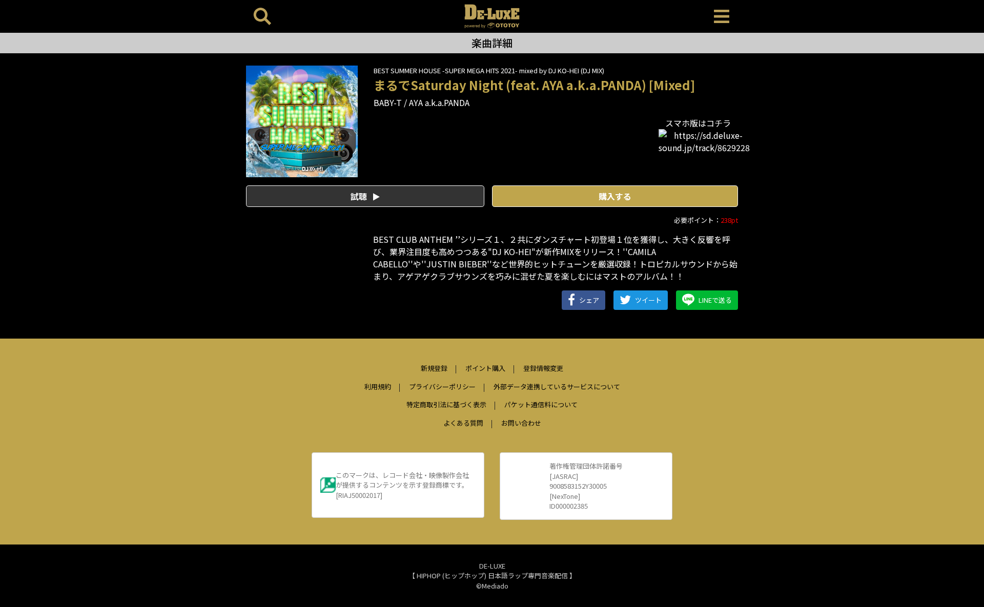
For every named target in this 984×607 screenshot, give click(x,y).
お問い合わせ (521, 423)
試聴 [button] (360, 196)
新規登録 (434, 368)
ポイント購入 (485, 368)
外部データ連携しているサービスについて (557, 386)
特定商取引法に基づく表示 (446, 404)
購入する (615, 196)
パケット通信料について (541, 404)
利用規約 (377, 386)
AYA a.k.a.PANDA (439, 102)
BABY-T (388, 102)
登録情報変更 (543, 368)
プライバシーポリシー (442, 386)
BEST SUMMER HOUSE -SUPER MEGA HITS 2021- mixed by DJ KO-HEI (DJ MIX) (489, 70)
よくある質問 (463, 423)
